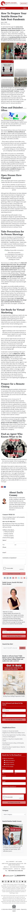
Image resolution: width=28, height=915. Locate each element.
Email (4, 552)
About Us (6, 867)
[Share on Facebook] (5, 487)
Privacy (23, 868)
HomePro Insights (8, 868)
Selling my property (9, 531)
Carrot (14, 910)
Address (4, 630)
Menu (25, 8)
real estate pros (12, 153)
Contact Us (17, 868)
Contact (3, 8)
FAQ (6, 870)
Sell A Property (10, 861)
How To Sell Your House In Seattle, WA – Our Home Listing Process (14, 864)
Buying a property (8, 533)
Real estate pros (5, 263)
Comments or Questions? (9, 558)
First (3, 544)
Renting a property (8, 535)
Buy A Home (19, 861)
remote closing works (13, 399)
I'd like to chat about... (9, 530)
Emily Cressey (6, 24)
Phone (4, 547)
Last (15, 544)
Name (5, 540)
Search (22, 648)
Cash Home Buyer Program (17, 867)
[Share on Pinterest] (2, 487)
